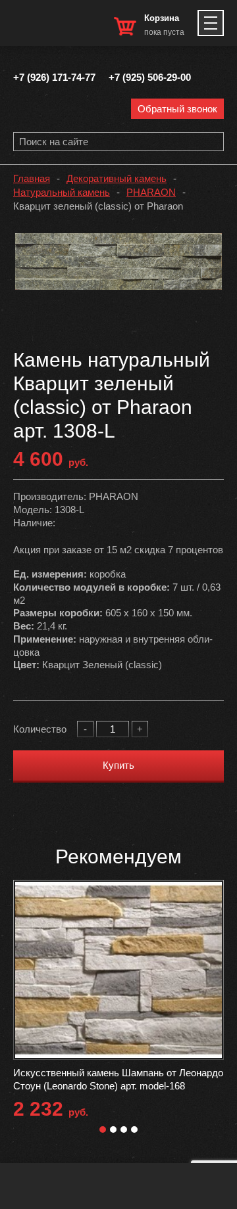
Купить (118, 765)
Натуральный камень (61, 192)
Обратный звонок (177, 108)
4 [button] (134, 1129)
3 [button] (123, 1129)
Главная (31, 178)
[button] (210, 245)
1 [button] (102, 1129)
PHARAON (151, 192)
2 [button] (113, 1129)
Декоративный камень (116, 178)
